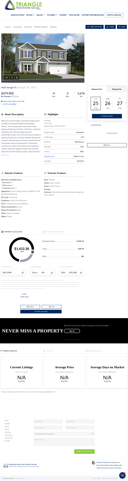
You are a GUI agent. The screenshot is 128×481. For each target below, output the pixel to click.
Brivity (12, 478)
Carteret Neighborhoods (93, 15)
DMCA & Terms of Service (110, 478)
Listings (7, 423)
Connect (63, 15)
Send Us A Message (84, 451)
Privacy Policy (96, 478)
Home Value (8, 435)
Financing (7, 432)
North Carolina (114, 15)
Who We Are (74, 15)
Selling (6, 429)
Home (6, 420)
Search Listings (17, 15)
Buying (7, 426)
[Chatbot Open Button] (122, 475)
